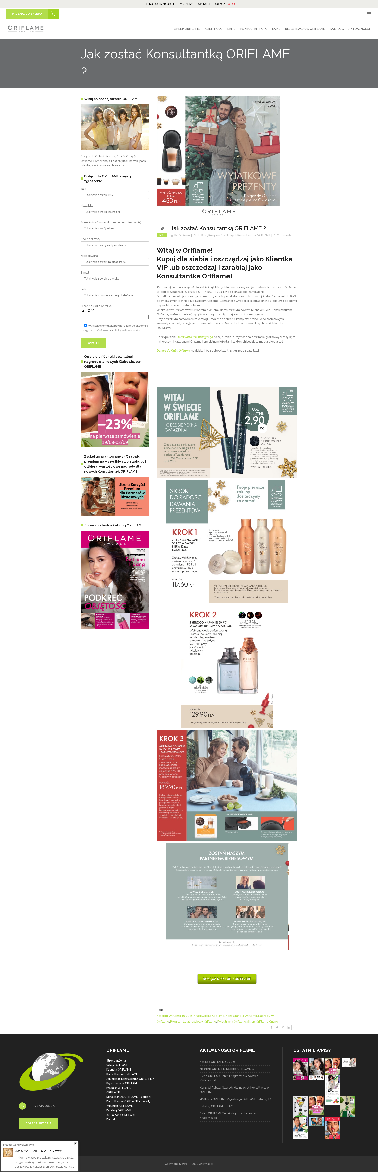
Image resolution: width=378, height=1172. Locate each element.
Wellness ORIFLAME (119, 1105)
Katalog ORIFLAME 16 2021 (39, 1151)
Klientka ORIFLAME (118, 1069)
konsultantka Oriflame (241, 1015)
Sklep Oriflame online (262, 1021)
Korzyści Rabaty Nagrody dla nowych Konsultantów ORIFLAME (234, 1090)
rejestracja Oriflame (231, 1021)
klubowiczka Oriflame (209, 1015)
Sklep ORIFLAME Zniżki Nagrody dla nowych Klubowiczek (229, 1078)
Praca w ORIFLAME (118, 1087)
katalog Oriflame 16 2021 (175, 1015)
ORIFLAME (113, 1092)
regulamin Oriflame (95, 330)
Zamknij (75, 1143)
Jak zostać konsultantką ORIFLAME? (130, 1078)
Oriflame (184, 235)
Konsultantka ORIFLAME (122, 1074)
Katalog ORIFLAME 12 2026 (218, 1061)
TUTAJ (230, 4)
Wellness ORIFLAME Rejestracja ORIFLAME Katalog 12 (235, 1099)
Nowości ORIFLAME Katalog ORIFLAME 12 (227, 1068)
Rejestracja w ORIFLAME (122, 1083)
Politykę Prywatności (127, 330)
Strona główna (116, 1060)
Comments (284, 235)
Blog (204, 235)
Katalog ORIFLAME (118, 1110)
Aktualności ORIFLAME (121, 1115)
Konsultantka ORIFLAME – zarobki (128, 1096)
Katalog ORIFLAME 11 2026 (217, 1106)
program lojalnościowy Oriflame (193, 1021)
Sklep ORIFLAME (117, 1065)
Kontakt (111, 1119)
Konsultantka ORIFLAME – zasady (128, 1101)
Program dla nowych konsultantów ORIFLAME (239, 235)
